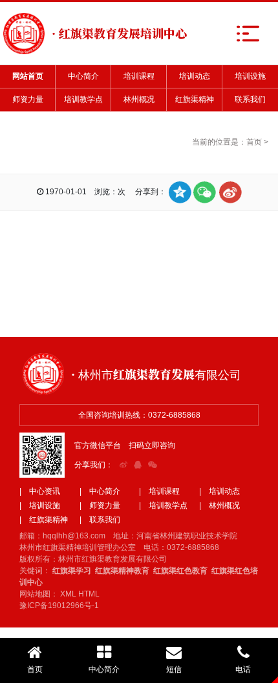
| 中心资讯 (39, 491)
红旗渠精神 (194, 99)
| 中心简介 (100, 491)
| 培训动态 (219, 491)
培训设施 (250, 76)
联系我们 (250, 99)
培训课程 (139, 76)
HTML (89, 593)
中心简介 (83, 76)
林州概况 (139, 99)
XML (68, 593)
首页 (254, 142)
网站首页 (27, 76)
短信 (174, 669)
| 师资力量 (100, 505)
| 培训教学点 (163, 505)
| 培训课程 (159, 491)
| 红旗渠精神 (43, 520)
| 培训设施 (39, 505)
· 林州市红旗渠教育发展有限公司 (156, 373)
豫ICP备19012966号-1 (59, 605)
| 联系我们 (100, 520)
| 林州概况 (219, 505)
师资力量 (27, 99)
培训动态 (194, 76)
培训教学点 (83, 99)
